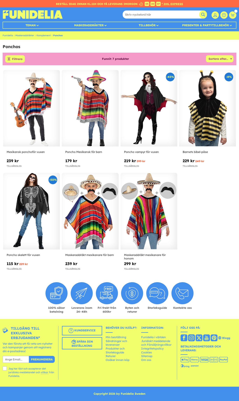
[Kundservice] (224, 15)
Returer (111, 356)
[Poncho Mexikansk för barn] (90, 108)
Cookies (146, 352)
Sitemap (146, 356)
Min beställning (116, 337)
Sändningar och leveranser (116, 343)
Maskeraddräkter (24, 35)
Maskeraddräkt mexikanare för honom (145, 256)
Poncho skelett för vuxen (23, 255)
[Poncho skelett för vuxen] (31, 211)
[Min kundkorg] (232, 15)
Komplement (44, 35)
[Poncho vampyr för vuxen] (149, 108)
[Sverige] (184, 338)
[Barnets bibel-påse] (207, 108)
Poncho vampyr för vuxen (141, 152)
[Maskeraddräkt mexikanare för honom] (149, 211)
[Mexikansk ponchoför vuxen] (31, 108)
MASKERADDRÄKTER (89, 25)
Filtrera (17, 59)
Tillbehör (147, 25)
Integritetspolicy (152, 348)
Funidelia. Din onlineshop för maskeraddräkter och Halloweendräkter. (33, 14)
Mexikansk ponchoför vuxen (26, 152)
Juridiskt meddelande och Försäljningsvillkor (156, 343)
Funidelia (8, 35)
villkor (44, 372)
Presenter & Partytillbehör (205, 25)
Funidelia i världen (153, 337)
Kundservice (84, 330)
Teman (31, 25)
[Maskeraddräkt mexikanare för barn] (90, 211)
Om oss (146, 360)
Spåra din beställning (82, 343)
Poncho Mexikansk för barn (83, 152)
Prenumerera (42, 359)
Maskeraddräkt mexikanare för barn (89, 255)
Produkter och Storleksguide (115, 350)
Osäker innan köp (117, 360)
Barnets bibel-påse (195, 152)
